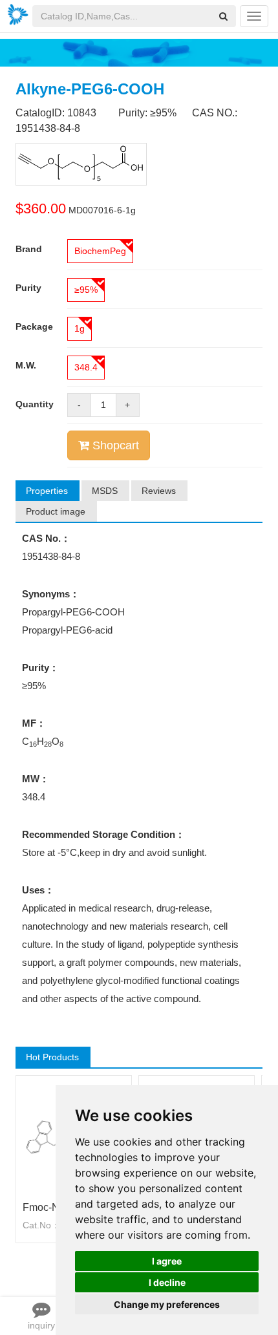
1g (79, 328)
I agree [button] (167, 1260)
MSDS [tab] (105, 491)
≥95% (86, 289)
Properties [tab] (47, 491)
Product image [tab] (55, 511)
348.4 (86, 367)
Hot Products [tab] (52, 1057)
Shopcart (114, 445)
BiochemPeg (100, 251)
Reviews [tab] (159, 491)
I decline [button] (167, 1282)
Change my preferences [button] (167, 1304)
